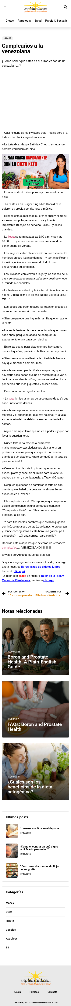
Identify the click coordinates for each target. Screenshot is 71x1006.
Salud (37, 20)
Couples (11, 929)
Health (10, 920)
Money (10, 903)
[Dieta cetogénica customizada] (35, 187)
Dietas (10, 20)
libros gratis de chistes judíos (40, 566)
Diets (9, 911)
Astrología (24, 20)
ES (7, 947)
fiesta (11, 236)
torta (11, 398)
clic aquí (19, 571)
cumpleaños (9, 547)
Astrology (11, 938)
